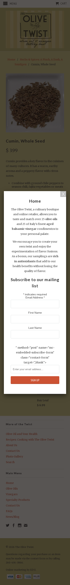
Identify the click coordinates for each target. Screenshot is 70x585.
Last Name (35, 327)
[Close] (63, 194)
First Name (35, 312)
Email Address (35, 297)
